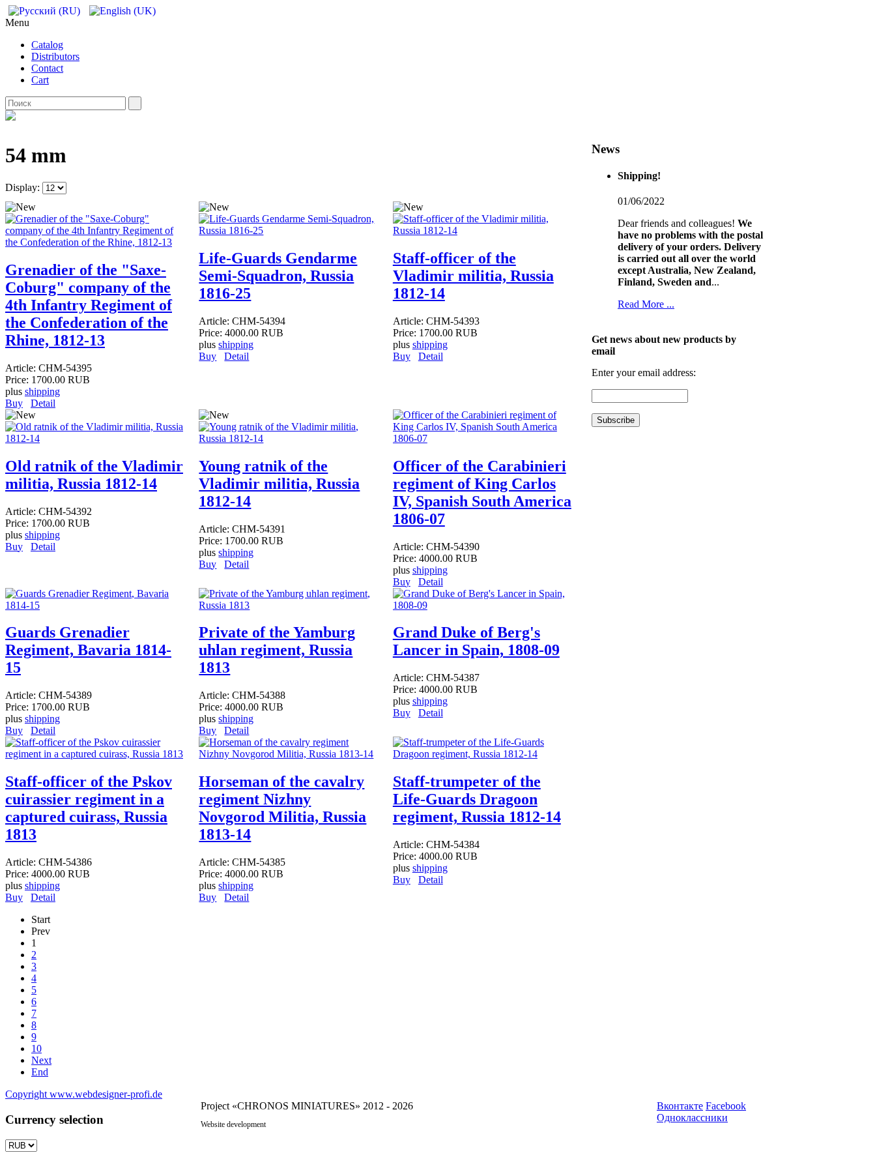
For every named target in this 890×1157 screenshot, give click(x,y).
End (39, 1071)
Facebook (726, 1105)
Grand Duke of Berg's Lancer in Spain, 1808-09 (476, 641)
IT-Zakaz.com (289, 1124)
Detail (43, 403)
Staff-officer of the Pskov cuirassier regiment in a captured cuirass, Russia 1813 (88, 808)
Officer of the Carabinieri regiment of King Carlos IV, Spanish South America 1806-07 (482, 492)
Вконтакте (680, 1105)
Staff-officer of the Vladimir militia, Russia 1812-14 (473, 276)
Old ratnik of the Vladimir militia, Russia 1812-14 (94, 475)
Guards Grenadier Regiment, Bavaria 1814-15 (88, 650)
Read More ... (646, 304)
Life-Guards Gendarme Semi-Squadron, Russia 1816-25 (278, 276)
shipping (42, 391)
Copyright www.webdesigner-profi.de (83, 1094)
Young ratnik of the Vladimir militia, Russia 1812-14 (279, 484)
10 (36, 1048)
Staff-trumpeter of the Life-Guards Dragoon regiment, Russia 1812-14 (477, 799)
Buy (14, 403)
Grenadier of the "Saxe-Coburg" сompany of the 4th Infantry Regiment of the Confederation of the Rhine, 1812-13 (88, 305)
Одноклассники (692, 1117)
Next (41, 1060)
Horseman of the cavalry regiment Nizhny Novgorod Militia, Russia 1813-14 (282, 808)
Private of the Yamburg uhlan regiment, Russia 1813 (277, 650)
